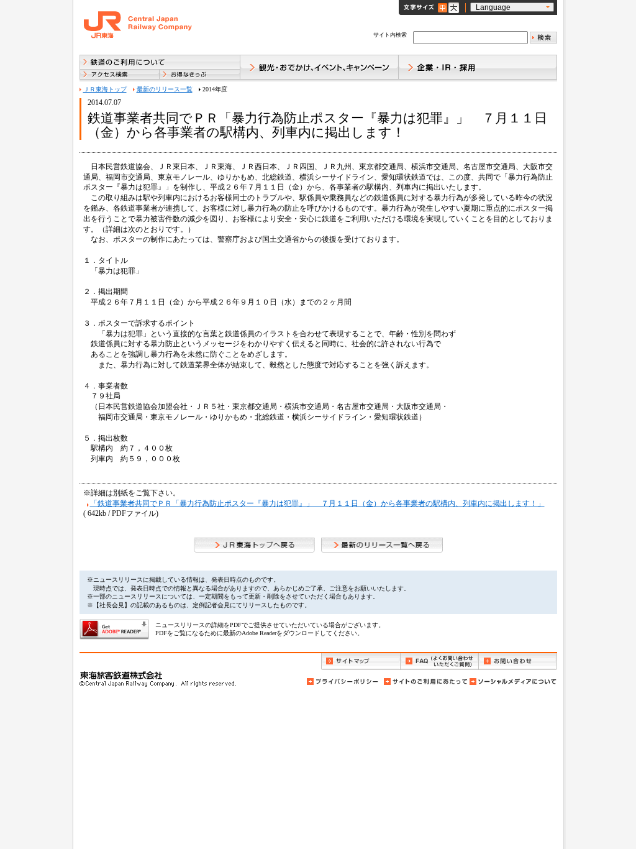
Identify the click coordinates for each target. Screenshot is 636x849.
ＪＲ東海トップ (105, 89)
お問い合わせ (518, 661)
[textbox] (470, 37)
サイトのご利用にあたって (425, 681)
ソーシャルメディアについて (512, 681)
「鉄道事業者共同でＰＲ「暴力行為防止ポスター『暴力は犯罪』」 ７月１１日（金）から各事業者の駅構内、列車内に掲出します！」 (317, 503)
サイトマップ (360, 661)
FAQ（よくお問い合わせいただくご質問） (439, 661)
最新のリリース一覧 (165, 89)
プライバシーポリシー (343, 681)
